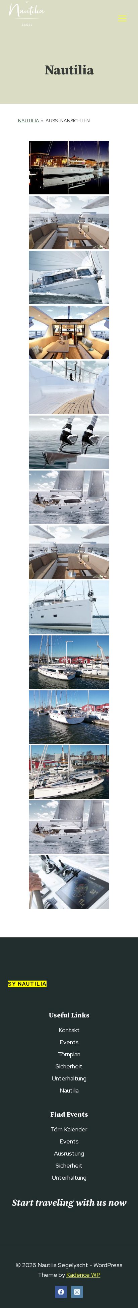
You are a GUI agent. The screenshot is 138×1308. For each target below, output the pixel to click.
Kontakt (69, 1030)
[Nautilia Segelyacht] (26, 18)
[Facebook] (61, 1292)
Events (69, 1042)
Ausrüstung (69, 1153)
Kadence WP (83, 1275)
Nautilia (28, 121)
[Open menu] (122, 18)
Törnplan (69, 1054)
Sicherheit (69, 1066)
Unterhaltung (69, 1078)
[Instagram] (77, 1292)
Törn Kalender (69, 1129)
